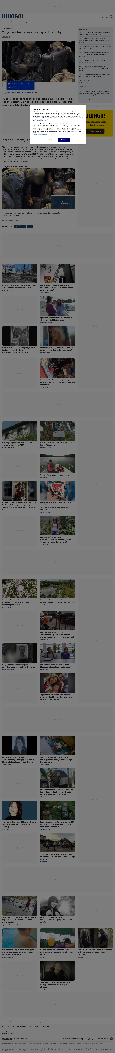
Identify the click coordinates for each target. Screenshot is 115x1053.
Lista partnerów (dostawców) (40, 134)
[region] (58, 124)
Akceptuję (63, 139)
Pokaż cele (51, 139)
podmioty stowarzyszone (61, 112)
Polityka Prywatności (42, 120)
